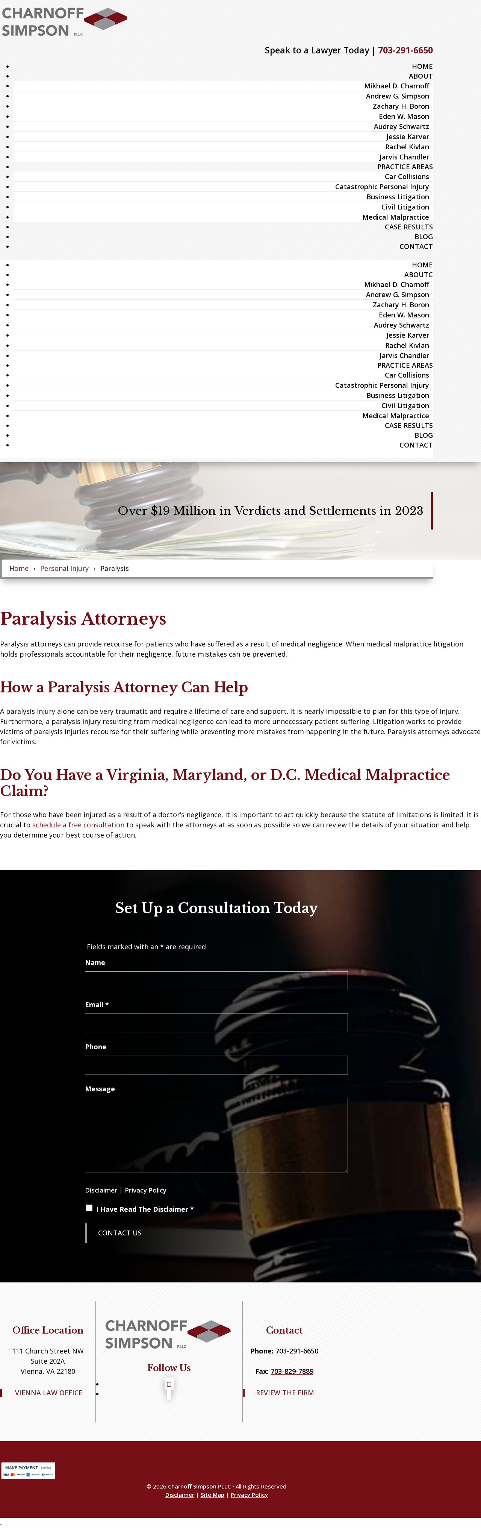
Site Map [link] (212, 1494)
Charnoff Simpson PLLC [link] (199, 1486)
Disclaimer (101, 1190)
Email (97, 1004)
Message (100, 1088)
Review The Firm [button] (285, 1393)
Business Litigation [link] (397, 196)
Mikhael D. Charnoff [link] (396, 85)
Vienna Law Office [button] (48, 1393)
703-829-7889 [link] (292, 1371)
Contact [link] (416, 246)
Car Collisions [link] (407, 176)
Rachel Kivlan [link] (407, 146)
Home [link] (422, 66)
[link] (66, 21)
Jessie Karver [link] (407, 136)
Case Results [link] (409, 226)
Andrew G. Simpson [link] (397, 95)
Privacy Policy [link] (249, 1494)
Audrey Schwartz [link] (401, 126)
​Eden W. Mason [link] (404, 116)
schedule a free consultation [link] (78, 824)
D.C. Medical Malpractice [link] (360, 775)
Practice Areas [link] (405, 166)
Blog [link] (423, 236)
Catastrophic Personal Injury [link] (382, 186)
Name (95, 962)
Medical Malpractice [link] (395, 217)
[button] (169, 1384)
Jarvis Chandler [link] (404, 156)
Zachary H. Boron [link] (401, 106)
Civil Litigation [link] (405, 206)
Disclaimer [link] (179, 1494)
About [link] (421, 75)
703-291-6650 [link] (405, 50)
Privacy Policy (145, 1190)
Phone (95, 1046)
